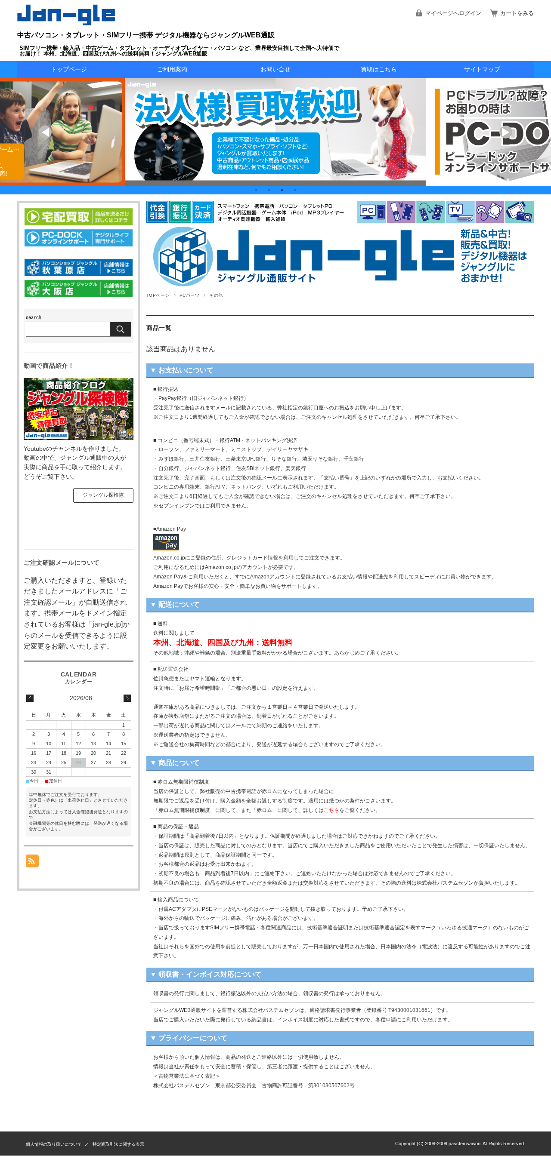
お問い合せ (275, 69)
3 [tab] (282, 190)
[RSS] (32, 863)
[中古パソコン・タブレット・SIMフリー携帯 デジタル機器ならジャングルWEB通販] (66, 23)
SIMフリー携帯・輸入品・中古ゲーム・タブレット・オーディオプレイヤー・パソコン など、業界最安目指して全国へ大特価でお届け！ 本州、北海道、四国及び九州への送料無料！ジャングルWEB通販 (179, 51)
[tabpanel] (275, 132)
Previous (45, 132)
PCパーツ (189, 295)
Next (505, 132)
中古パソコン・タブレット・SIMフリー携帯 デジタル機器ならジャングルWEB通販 (146, 35)
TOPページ (158, 295)
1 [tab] (256, 190)
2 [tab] (269, 190)
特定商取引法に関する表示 (118, 1144)
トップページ (69, 69)
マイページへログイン (453, 13)
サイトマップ (482, 69)
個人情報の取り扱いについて (54, 1144)
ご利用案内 (172, 69)
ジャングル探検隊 (103, 495)
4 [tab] (295, 190)
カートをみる (517, 13)
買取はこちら (379, 69)
